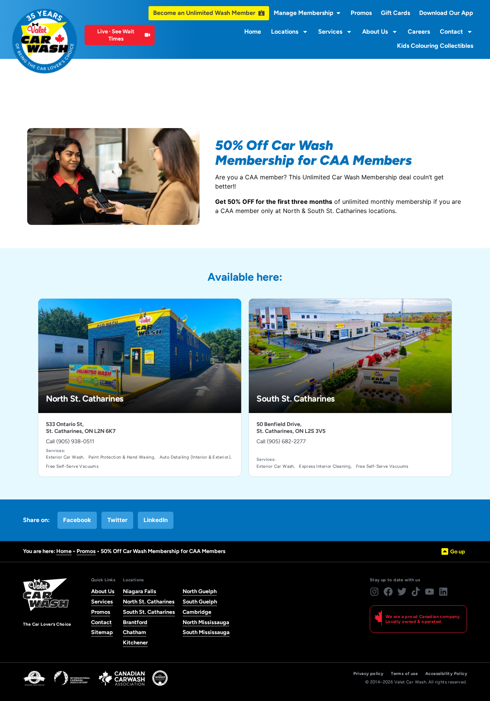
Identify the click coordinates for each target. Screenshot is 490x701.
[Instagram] (374, 591)
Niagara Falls (139, 591)
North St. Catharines (149, 601)
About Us (375, 31)
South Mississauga (206, 632)
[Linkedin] (443, 591)
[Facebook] (388, 591)
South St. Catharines (149, 611)
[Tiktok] (415, 591)
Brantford (135, 622)
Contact (451, 31)
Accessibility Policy (446, 673)
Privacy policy (368, 673)
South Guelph (200, 601)
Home (252, 31)
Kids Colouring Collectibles (435, 45)
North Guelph (200, 591)
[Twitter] (402, 591)
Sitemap (102, 632)
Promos (86, 551)
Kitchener (135, 642)
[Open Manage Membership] (338, 13)
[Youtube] (429, 591)
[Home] (44, 41)
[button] (77, 520)
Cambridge (197, 611)
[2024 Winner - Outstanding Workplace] (160, 678)
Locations (284, 31)
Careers (419, 31)
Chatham (134, 632)
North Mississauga (206, 622)
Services (330, 31)
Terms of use (404, 673)
